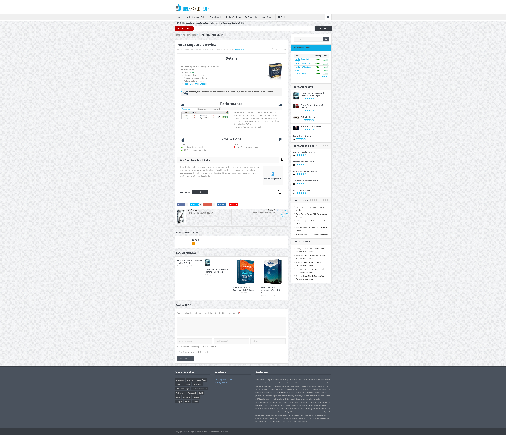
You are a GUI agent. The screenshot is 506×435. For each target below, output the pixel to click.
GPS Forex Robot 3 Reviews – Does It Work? (189, 261)
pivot (178, 397)
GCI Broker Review (301, 190)
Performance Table (197, 17)
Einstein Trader (300, 73)
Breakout (180, 380)
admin (187, 49)
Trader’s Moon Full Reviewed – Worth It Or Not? (270, 289)
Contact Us (285, 17)
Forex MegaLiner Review (263, 212)
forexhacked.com (199, 389)
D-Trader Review (308, 117)
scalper (179, 402)
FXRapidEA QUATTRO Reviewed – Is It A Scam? (243, 288)
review (196, 397)
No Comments (228, 49)
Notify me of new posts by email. (193, 352)
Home (179, 17)
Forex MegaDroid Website (195, 84)
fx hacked (180, 393)
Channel (190, 380)
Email (284, 49)
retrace (186, 397)
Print (275, 49)
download (197, 384)
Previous (195, 210)
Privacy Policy (221, 382)
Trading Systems (233, 17)
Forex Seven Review (302, 136)
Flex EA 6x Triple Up (302, 64)
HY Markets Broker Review (305, 171)
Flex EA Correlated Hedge (302, 60)
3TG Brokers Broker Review (305, 181)
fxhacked (192, 393)
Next (270, 210)
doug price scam (183, 384)
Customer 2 (215, 109)
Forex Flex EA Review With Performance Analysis (216, 270)
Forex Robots (216, 17)
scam (187, 402)
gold (201, 393)
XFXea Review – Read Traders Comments (312, 234)
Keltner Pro (299, 70)
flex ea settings (182, 389)
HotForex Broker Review (304, 152)
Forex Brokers (267, 17)
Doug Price (201, 380)
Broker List (252, 17)
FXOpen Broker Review (303, 162)
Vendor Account (188, 109)
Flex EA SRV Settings (303, 67)
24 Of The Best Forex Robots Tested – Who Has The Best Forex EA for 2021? (210, 23)
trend (195, 402)
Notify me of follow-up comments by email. (198, 346)
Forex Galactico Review (311, 126)
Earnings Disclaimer (224, 379)
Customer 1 (203, 109)
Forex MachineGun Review (200, 212)
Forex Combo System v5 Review (312, 106)
